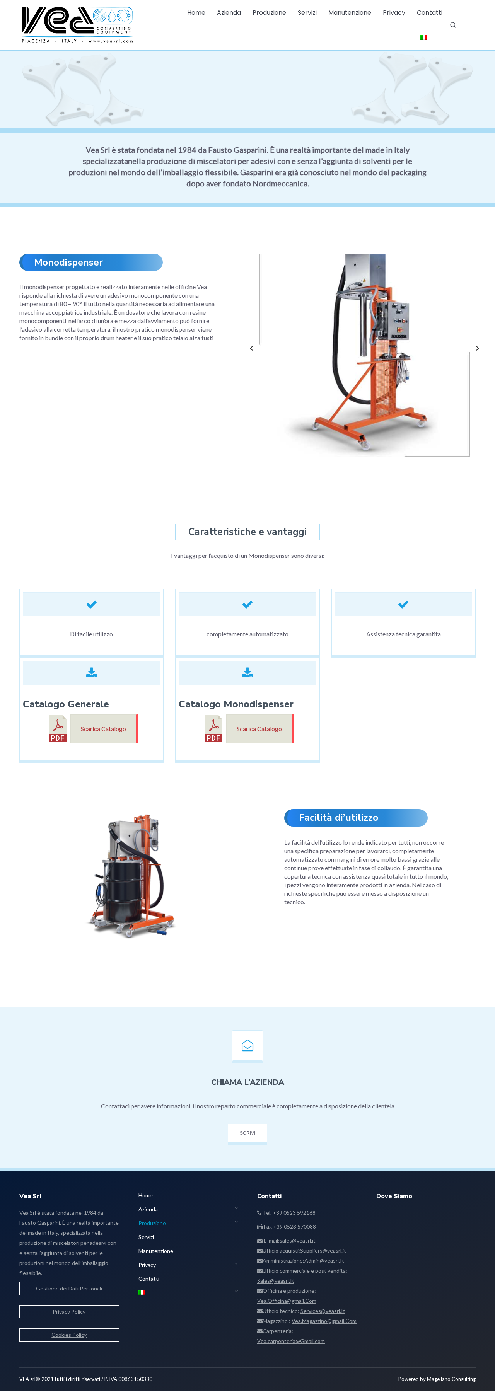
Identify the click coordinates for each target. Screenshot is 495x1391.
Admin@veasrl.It (324, 1260)
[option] (364, 348)
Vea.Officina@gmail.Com (286, 1300)
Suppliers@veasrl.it (323, 1250)
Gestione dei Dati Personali (69, 1288)
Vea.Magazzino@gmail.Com (324, 1321)
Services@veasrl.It (322, 1310)
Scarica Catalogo (103, 728)
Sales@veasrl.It (275, 1280)
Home (226, 106)
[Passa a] (424, 37)
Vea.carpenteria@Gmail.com (291, 1341)
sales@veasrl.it (298, 1240)
